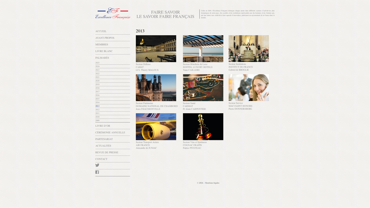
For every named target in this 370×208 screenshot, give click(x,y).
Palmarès (102, 57)
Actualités (103, 145)
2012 (97, 109)
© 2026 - (201, 182)
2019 (97, 84)
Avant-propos (104, 37)
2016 (97, 95)
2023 (97, 69)
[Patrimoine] (156, 100)
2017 (97, 91)
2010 (97, 116)
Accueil (101, 31)
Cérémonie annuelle (110, 132)
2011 (97, 113)
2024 (97, 66)
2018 (97, 88)
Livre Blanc (104, 51)
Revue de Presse (106, 152)
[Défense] (156, 61)
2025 (97, 62)
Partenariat (104, 139)
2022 (97, 73)
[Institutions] (249, 61)
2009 (97, 120)
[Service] (249, 100)
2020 (97, 80)
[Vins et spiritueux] (203, 139)
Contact (101, 159)
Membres (101, 44)
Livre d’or (102, 125)
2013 (97, 106)
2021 (97, 77)
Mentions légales (212, 182)
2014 (97, 102)
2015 (97, 98)
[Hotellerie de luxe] (203, 61)
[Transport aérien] (156, 139)
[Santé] (203, 100)
